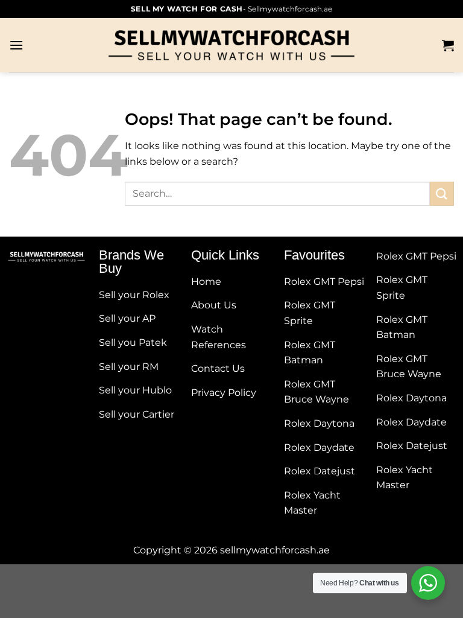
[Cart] (448, 45)
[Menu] (16, 45)
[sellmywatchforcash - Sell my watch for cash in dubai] (231, 45)
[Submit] (442, 193)
